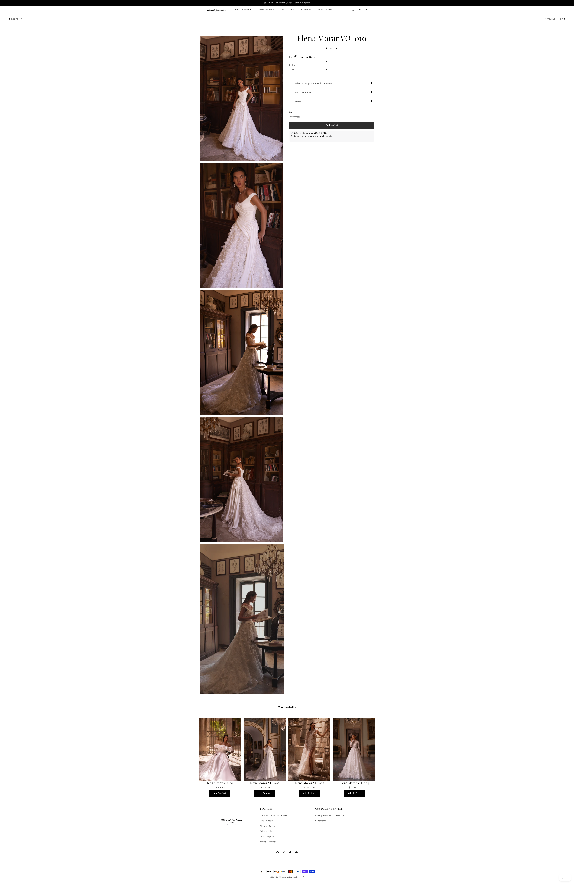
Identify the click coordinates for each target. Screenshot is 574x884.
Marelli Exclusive (282, 877)
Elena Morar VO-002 (264, 783)
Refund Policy (266, 820)
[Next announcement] (368, 3)
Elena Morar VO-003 (309, 783)
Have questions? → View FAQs (329, 815)
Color (292, 65)
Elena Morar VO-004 (354, 783)
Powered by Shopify (297, 877)
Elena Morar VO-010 (332, 38)
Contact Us (320, 820)
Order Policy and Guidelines (273, 815)
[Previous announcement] (206, 3)
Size (302, 57)
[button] (244, 10)
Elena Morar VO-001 (219, 783)
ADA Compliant (267, 836)
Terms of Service (268, 841)
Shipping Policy (267, 826)
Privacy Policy (266, 831)
